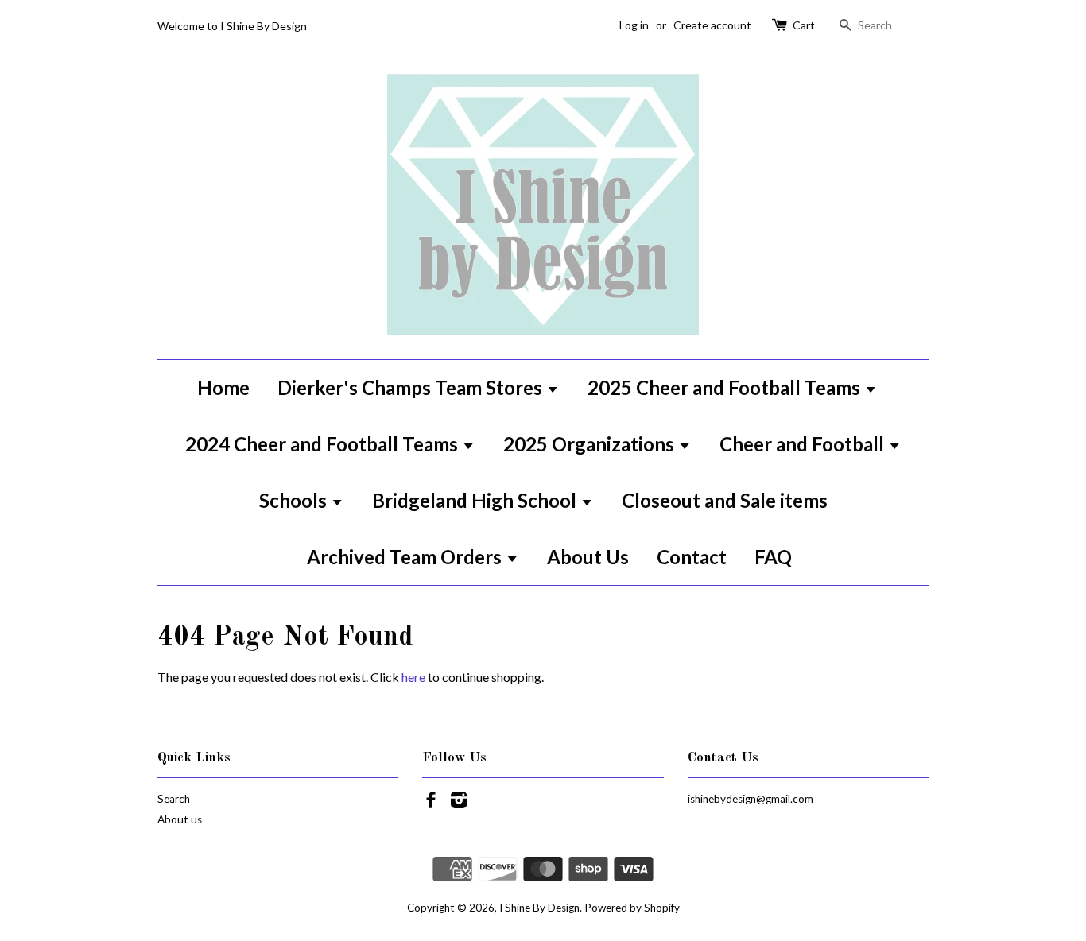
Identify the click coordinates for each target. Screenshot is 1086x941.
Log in (634, 25)
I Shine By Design (539, 907)
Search (173, 798)
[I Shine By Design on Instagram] (458, 802)
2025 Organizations (590, 443)
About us (179, 819)
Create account (712, 25)
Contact (692, 556)
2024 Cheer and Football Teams (323, 443)
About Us (588, 556)
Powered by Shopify (632, 907)
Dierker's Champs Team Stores (411, 387)
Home (223, 387)
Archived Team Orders (406, 556)
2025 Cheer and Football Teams (726, 387)
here (413, 676)
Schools (295, 500)
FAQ (773, 556)
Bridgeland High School (476, 500)
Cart (804, 25)
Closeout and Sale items (725, 500)
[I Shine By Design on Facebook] (431, 802)
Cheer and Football (803, 443)
